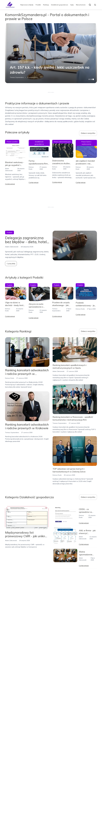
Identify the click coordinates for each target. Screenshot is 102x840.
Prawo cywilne (12, 142)
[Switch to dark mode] (95, 5)
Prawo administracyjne (62, 142)
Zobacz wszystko (88, 133)
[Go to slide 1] (89, 79)
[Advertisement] (51, 92)
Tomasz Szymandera (17, 77)
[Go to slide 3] (93, 79)
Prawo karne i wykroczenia (23, 62)
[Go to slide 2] (91, 79)
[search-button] (90, 5)
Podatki (38, 5)
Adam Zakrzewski (58, 371)
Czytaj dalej (11, 264)
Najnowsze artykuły (26, 5)
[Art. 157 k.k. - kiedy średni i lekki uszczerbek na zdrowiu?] (51, 53)
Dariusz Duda (80, 309)
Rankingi (46, 5)
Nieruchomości (80, 5)
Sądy (72, 5)
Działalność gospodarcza (59, 5)
